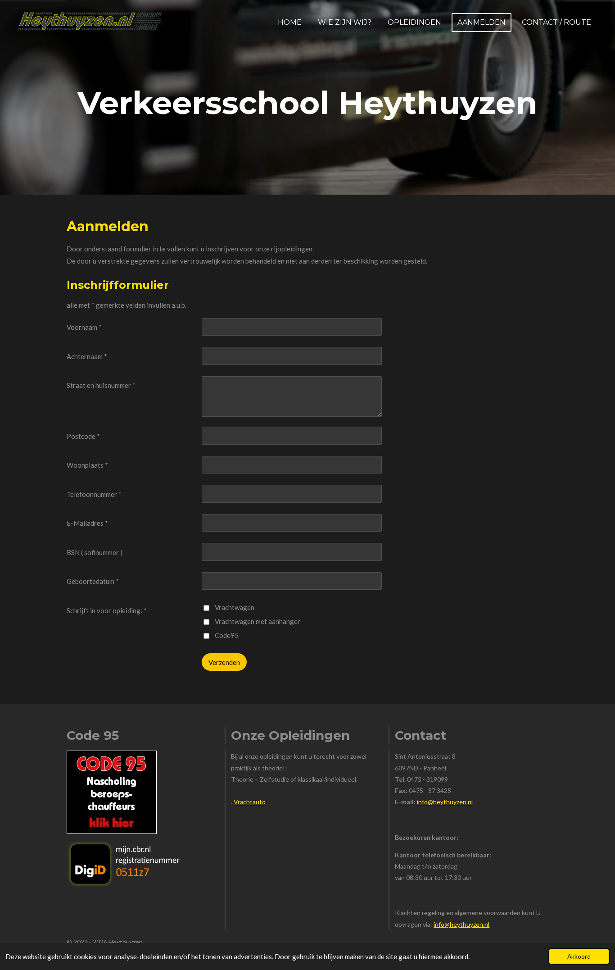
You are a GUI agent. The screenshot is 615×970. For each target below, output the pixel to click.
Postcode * (83, 436)
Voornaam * (84, 327)
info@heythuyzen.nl (445, 802)
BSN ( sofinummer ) (94, 552)
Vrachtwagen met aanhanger (257, 621)
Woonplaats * (87, 465)
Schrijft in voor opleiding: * (107, 610)
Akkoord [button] (579, 956)
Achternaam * (87, 356)
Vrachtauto (250, 802)
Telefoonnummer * (94, 494)
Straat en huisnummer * (101, 385)
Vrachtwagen (234, 607)
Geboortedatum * (93, 581)
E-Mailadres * (87, 523)
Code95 (227, 635)
